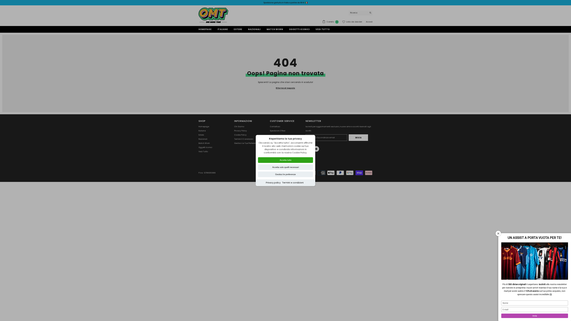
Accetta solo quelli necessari (285, 167)
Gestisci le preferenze (285, 174)
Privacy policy (273, 182)
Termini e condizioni (293, 182)
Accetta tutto (285, 160)
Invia (534, 316)
